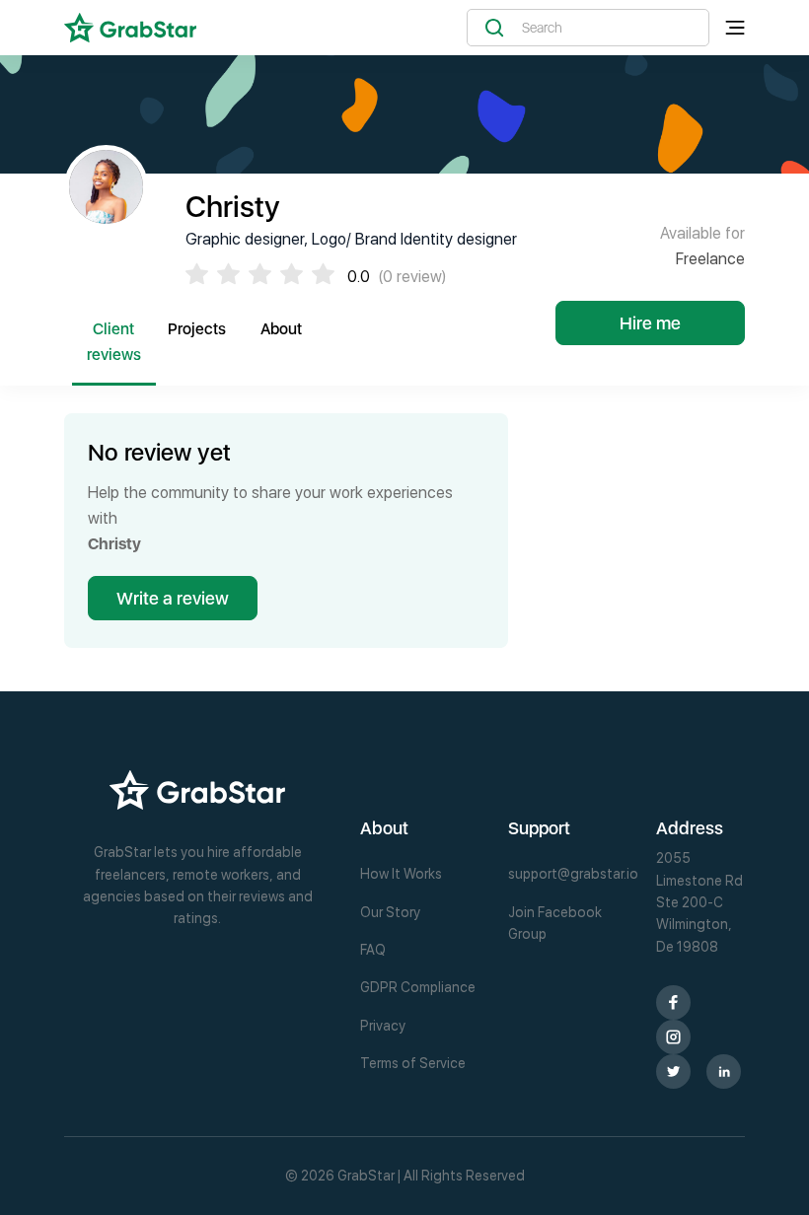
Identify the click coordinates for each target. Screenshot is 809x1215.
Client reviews (114, 342)
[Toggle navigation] (735, 28)
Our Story (390, 912)
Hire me (650, 323)
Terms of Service (413, 1063)
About (281, 329)
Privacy (382, 1026)
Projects (197, 329)
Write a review (172, 598)
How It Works (401, 874)
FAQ (373, 950)
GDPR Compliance (418, 987)
